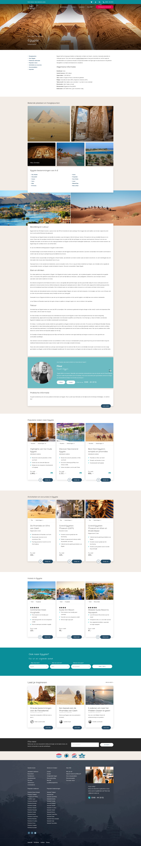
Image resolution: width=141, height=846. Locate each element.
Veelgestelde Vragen (52, 776)
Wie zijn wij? (69, 771)
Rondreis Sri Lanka (32, 821)
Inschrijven (106, 744)
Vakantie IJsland (51, 810)
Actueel (49, 773)
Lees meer (48, 727)
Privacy (48, 842)
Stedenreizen (31, 782)
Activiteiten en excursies (35, 65)
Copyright (30, 842)
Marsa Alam (75, 185)
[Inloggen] (96, 2)
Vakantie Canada (51, 801)
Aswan (33, 179)
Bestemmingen (64, 7)
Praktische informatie (34, 60)
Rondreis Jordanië (32, 825)
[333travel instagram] (32, 833)
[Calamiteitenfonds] (67, 755)
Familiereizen (31, 776)
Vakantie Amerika (51, 799)
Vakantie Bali (50, 794)
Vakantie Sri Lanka (51, 807)
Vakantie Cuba (50, 821)
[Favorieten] (92, 2)
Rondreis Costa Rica (33, 816)
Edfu (32, 183)
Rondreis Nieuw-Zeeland (34, 792)
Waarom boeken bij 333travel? (73, 773)
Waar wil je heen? (35, 662)
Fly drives (30, 780)
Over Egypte (32, 58)
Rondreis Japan (31, 799)
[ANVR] (59, 755)
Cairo (32, 181)
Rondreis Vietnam (32, 807)
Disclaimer (36, 842)
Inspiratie (81, 7)
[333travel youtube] (35, 833)
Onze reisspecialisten (71, 776)
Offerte (61, 382)
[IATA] (82, 755)
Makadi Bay (75, 183)
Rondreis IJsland (32, 812)
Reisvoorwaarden (70, 778)
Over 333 (89, 7)
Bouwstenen (31, 773)
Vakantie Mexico (51, 812)
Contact (71, 382)
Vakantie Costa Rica (52, 814)
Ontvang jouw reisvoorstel (104, 7)
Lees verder (106, 406)
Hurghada (74, 176)
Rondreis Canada (32, 805)
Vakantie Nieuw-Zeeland (53, 818)
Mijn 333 (49, 780)
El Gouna (33, 185)
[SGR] (74, 755)
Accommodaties (33, 67)
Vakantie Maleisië (51, 803)
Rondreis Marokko (32, 818)
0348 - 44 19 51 (90, 382)
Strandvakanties (32, 778)
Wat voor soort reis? (57, 662)
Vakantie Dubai (50, 816)
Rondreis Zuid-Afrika (33, 796)
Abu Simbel (34, 174)
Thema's (73, 7)
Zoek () (102, 666)
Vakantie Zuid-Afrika (52, 796)
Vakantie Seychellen (52, 823)
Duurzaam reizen (70, 780)
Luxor (73, 181)
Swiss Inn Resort (66, 610)
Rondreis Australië (32, 827)
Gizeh (73, 174)
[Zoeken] (100, 2)
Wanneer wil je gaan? (78, 662)
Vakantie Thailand (51, 792)
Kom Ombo (75, 179)
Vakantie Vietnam (51, 805)
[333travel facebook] (29, 833)
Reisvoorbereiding (51, 778)
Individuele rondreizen (33, 771)
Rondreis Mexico (32, 814)
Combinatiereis (31, 784)
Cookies (43, 842)
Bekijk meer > (109, 682)
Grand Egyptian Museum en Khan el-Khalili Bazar (97, 528)
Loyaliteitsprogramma (52, 782)
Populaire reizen (33, 62)
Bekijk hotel (47, 637)
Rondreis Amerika (32, 803)
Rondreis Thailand (32, 794)
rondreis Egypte (80, 58)
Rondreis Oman (31, 823)
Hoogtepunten (32, 56)
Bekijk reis (47, 480)
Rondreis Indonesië (32, 801)
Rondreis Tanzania (32, 810)
